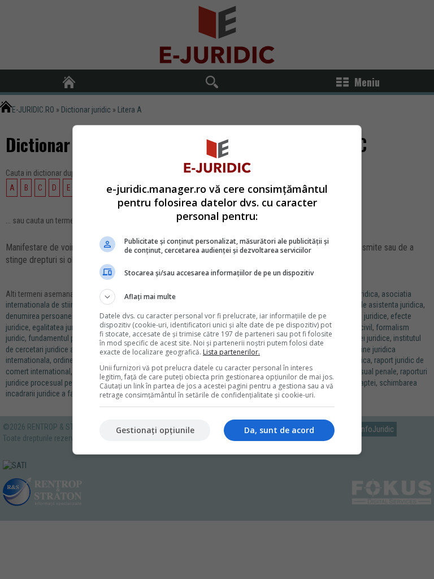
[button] (217, 297)
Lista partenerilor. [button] (231, 352)
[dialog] (217, 290)
